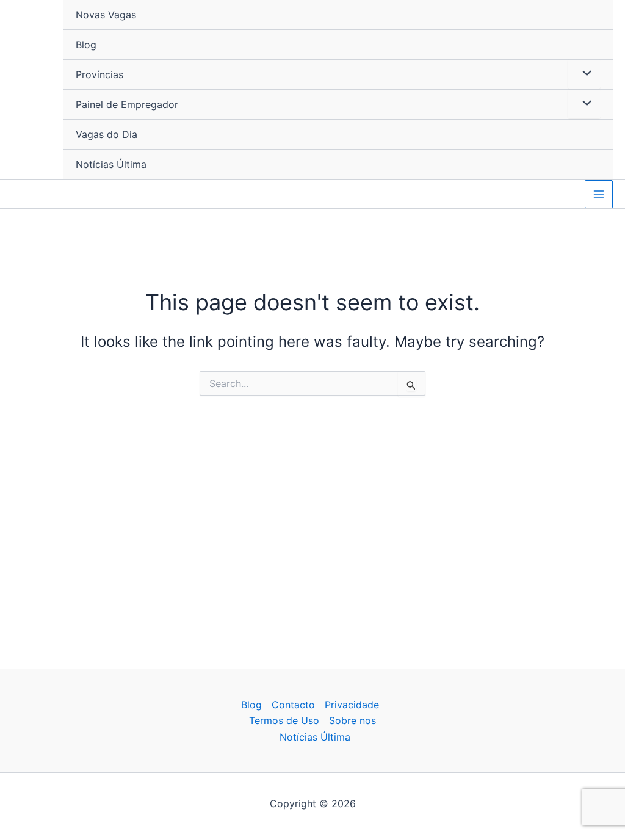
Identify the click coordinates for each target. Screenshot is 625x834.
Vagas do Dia (106, 134)
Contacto (293, 704)
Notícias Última (111, 164)
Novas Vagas (106, 15)
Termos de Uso (284, 720)
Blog (86, 44)
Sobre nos (352, 720)
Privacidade (352, 704)
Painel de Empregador (127, 104)
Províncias (99, 74)
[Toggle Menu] (584, 74)
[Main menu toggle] (599, 194)
